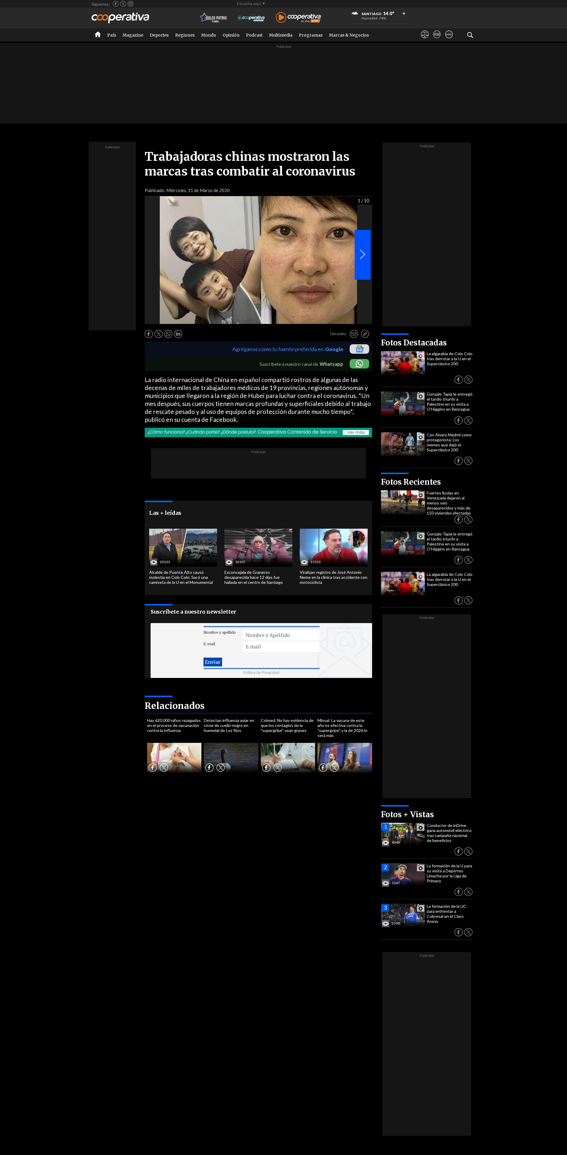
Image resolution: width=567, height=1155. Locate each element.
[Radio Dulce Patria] (213, 17)
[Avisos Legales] (425, 40)
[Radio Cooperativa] (298, 18)
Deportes (159, 35)
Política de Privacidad (261, 672)
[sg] (449, 40)
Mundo (208, 35)
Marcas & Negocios (349, 35)
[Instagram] (130, 4)
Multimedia (280, 35)
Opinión (231, 35)
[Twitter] (123, 4)
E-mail (209, 644)
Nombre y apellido (219, 632)
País (111, 35)
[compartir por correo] (354, 334)
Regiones (185, 35)
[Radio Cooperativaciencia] (251, 18)
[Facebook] (116, 4)
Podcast (254, 35)
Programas (310, 35)
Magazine (133, 35)
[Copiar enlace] (365, 334)
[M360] (437, 40)
